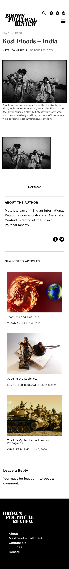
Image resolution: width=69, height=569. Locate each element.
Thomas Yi (14, 323)
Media (18, 33)
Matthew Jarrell (15, 50)
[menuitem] (38, 533)
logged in (31, 478)
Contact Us (17, 543)
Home (5, 33)
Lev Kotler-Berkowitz (23, 384)
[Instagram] (62, 13)
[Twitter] (57, 13)
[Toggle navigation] (60, 23)
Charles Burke (18, 449)
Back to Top (34, 187)
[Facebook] (51, 13)
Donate (14, 552)
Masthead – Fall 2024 (25, 538)
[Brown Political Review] (21, 15)
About (13, 534)
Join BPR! (16, 547)
